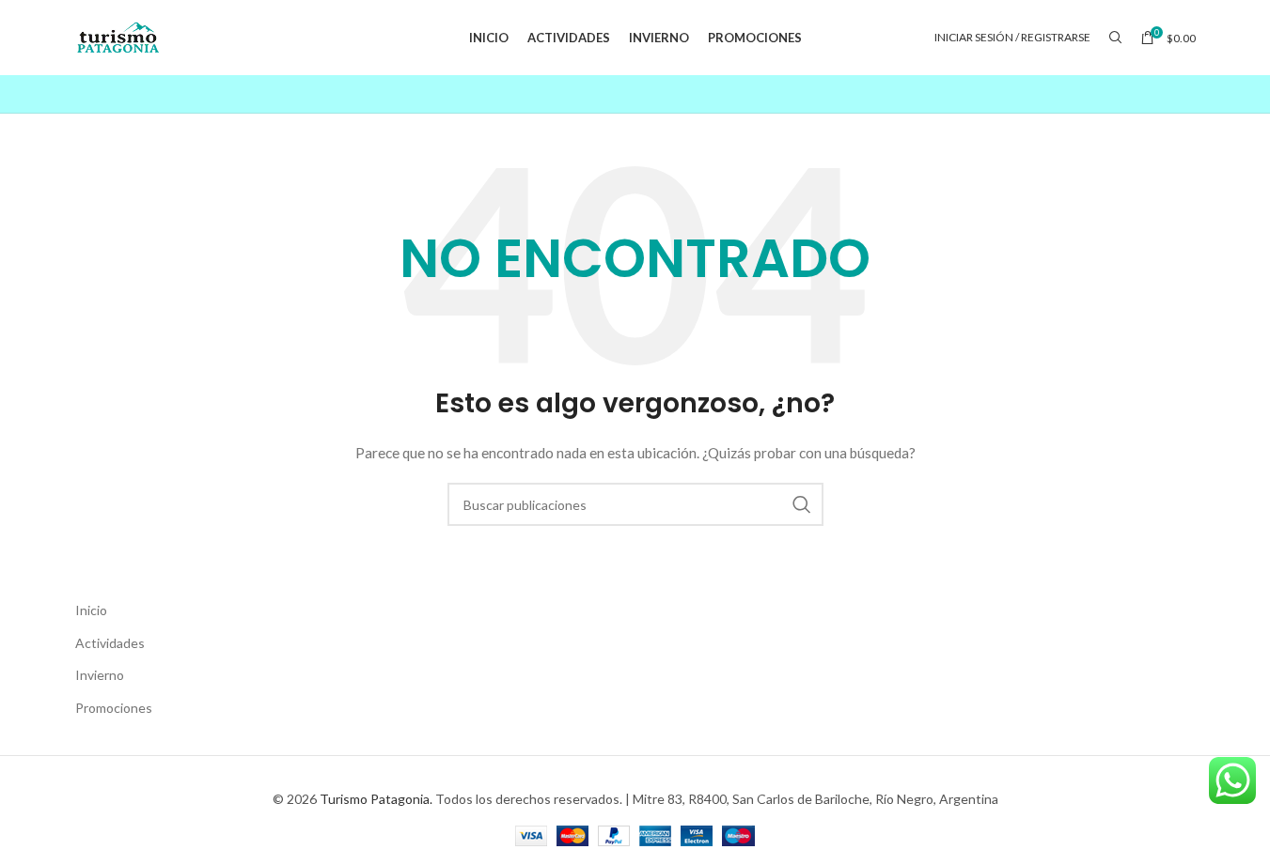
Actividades (110, 643)
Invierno (99, 675)
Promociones (113, 708)
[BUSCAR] (801, 504)
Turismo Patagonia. (376, 799)
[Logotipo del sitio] (118, 36)
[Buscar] (1116, 37)
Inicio (91, 610)
